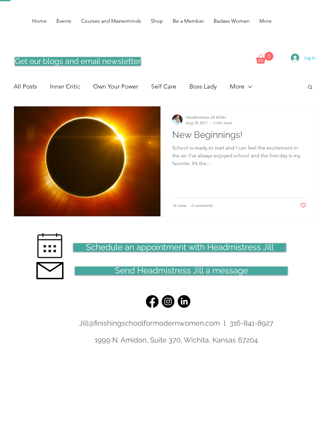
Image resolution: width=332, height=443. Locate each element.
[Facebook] (152, 301)
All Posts (25, 86)
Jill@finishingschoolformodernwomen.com (149, 323)
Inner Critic (65, 86)
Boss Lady (203, 86)
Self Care (163, 86)
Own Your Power (115, 86)
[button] (264, 58)
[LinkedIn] (184, 301)
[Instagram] (168, 301)
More (237, 86)
